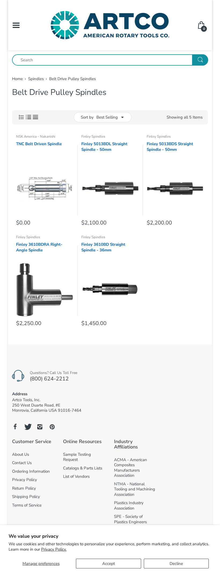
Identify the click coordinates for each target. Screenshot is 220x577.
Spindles (36, 78)
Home (17, 78)
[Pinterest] (52, 426)
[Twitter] (27, 426)
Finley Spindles (93, 136)
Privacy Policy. (54, 549)
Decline (176, 563)
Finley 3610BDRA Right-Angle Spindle (39, 247)
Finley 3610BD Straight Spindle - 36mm (103, 247)
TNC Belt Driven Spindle (39, 144)
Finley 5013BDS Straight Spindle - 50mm (170, 146)
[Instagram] (40, 426)
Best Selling (107, 117)
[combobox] (110, 60)
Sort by (87, 117)
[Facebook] (15, 426)
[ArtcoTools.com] (110, 24)
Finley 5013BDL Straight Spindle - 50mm (104, 146)
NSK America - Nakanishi (35, 136)
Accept (108, 563)
